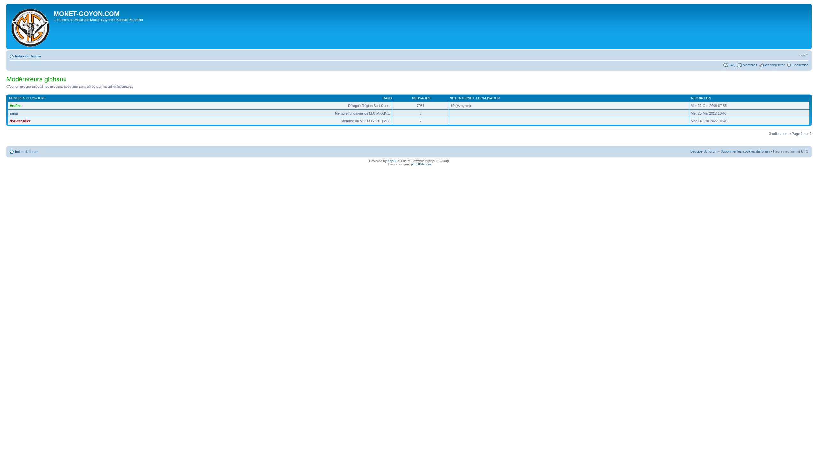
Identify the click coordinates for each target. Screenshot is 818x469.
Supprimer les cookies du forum (745, 151)
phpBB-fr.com (421, 164)
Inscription (700, 98)
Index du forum (28, 56)
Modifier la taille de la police (803, 55)
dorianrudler (20, 121)
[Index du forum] (31, 26)
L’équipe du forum (703, 151)
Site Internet (462, 98)
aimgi (14, 113)
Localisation (488, 98)
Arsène (15, 106)
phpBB (393, 161)
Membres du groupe (27, 98)
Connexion (800, 65)
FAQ (732, 65)
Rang (387, 98)
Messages (421, 98)
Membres (750, 65)
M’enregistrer (774, 65)
